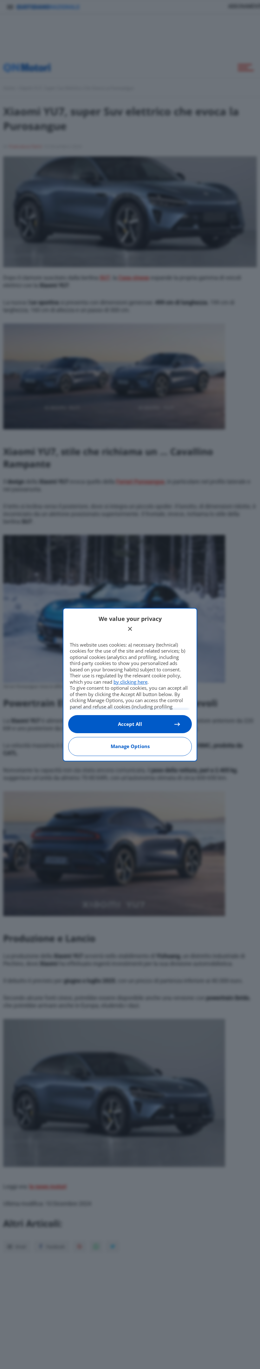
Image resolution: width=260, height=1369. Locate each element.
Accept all (130, 724)
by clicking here (130, 682)
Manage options (130, 746)
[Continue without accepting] (130, 628)
